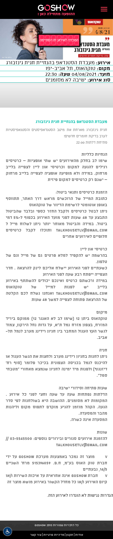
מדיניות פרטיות (53, 534)
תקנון (69, 534)
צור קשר (35, 534)
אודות (79, 534)
